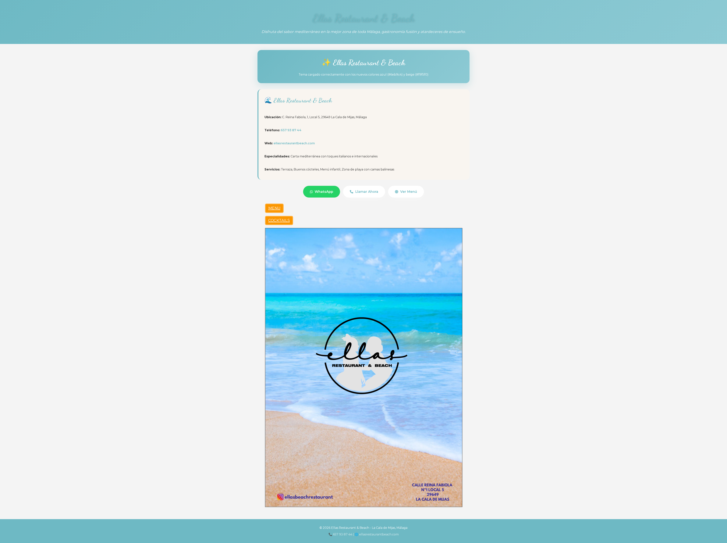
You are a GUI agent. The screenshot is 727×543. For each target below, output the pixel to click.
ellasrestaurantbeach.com (294, 143)
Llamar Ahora (366, 192)
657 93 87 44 (291, 130)
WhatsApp (324, 192)
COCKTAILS (279, 220)
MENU (274, 208)
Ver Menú (408, 192)
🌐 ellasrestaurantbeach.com (377, 534)
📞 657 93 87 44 (340, 534)
